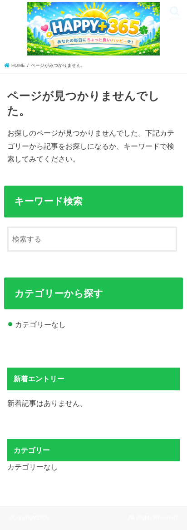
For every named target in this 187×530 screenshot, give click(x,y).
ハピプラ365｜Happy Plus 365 (89, 517)
